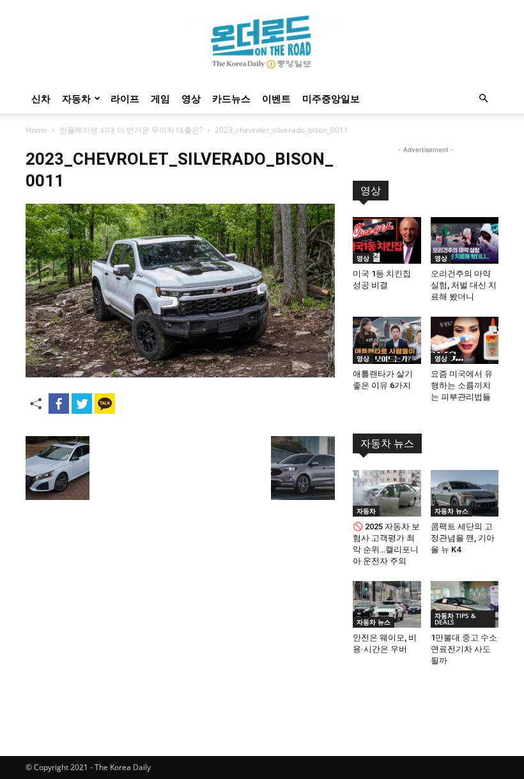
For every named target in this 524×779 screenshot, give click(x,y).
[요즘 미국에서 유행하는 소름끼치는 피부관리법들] (465, 340)
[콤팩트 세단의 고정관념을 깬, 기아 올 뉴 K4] (465, 493)
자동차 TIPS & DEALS (455, 618)
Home (36, 130)
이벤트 (276, 98)
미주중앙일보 (331, 98)
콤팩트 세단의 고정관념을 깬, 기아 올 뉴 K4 (463, 538)
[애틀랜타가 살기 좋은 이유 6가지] (387, 340)
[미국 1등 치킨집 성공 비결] (387, 240)
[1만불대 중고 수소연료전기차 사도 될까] (465, 604)
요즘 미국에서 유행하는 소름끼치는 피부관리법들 (462, 385)
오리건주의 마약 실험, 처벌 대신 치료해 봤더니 (464, 285)
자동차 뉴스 (387, 443)
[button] (483, 99)
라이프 (125, 98)
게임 (160, 98)
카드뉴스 (231, 98)
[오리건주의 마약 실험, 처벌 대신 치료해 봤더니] (465, 240)
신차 (40, 98)
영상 (191, 98)
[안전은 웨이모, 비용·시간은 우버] (387, 604)
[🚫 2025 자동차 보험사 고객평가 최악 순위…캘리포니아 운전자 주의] (387, 493)
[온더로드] (262, 42)
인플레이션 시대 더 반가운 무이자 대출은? (131, 130)
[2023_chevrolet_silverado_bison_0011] (180, 373)
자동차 (76, 98)
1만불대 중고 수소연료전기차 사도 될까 (464, 649)
